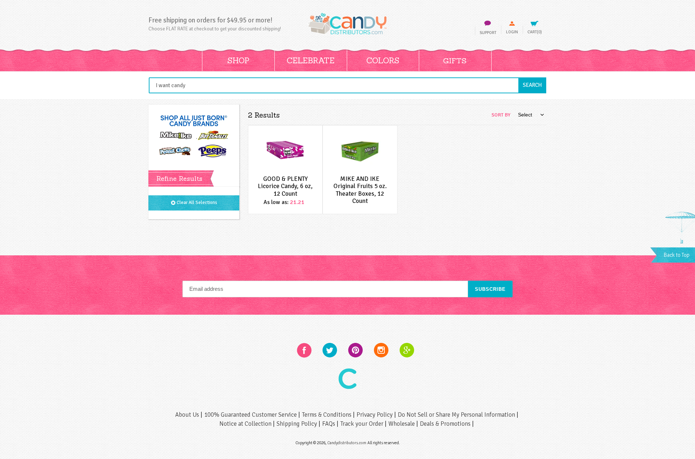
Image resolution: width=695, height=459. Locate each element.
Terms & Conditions (327, 414)
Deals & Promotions (446, 424)
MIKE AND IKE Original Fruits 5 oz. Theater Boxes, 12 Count (360, 190)
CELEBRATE (310, 60)
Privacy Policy (375, 414)
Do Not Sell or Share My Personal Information (457, 414)
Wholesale (402, 424)
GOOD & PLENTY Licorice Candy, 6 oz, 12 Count (285, 186)
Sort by (501, 115)
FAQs (329, 424)
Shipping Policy (298, 424)
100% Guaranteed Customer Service (251, 414)
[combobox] (347, 85)
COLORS (382, 60)
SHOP (238, 60)
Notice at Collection (246, 424)
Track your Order (362, 424)
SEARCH (534, 84)
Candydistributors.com (346, 442)
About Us (188, 414)
